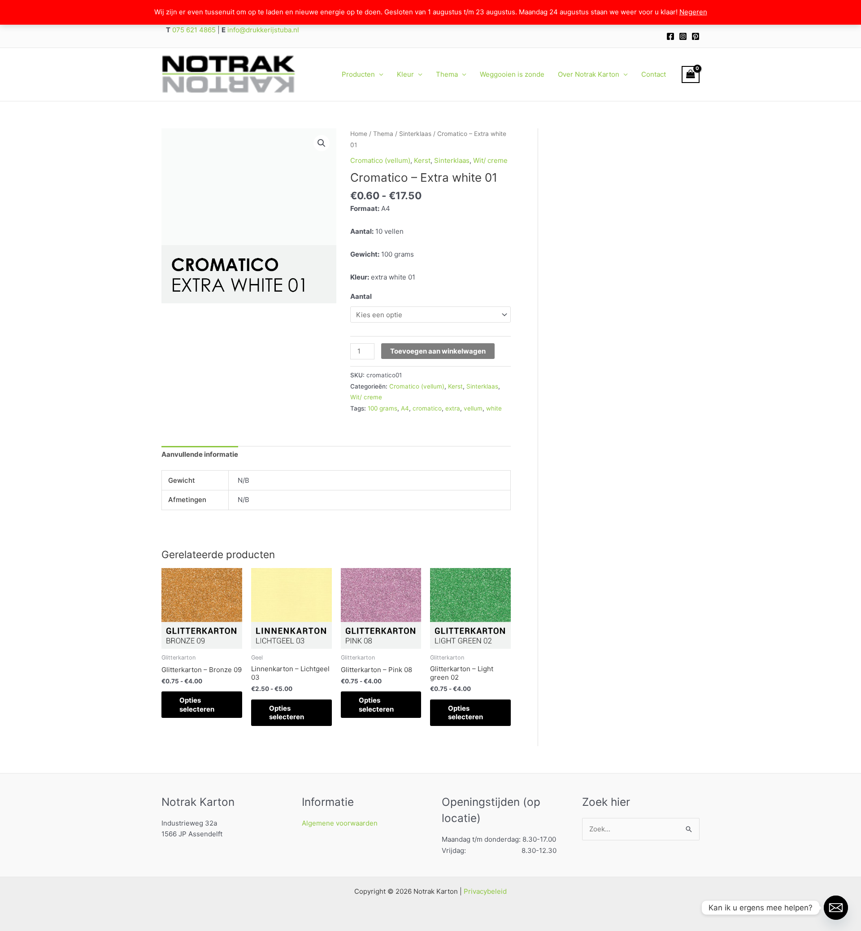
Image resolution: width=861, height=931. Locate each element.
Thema (447, 74)
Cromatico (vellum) (380, 160)
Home (358, 133)
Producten (358, 74)
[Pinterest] (695, 36)
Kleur (405, 74)
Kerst (422, 160)
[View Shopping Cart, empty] (691, 74)
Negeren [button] (693, 12)
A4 (405, 408)
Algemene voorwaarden (340, 823)
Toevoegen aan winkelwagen (438, 351)
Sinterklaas (415, 133)
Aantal (361, 296)
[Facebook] (670, 36)
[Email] (836, 908)
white (494, 408)
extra (452, 408)
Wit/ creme (490, 160)
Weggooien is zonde (512, 74)
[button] (321, 143)
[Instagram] (683, 36)
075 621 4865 (193, 30)
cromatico (427, 408)
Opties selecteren (196, 704)
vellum (473, 408)
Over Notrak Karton (588, 74)
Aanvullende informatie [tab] (199, 454)
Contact (653, 74)
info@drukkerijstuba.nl (262, 30)
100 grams (382, 408)
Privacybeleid (485, 891)
